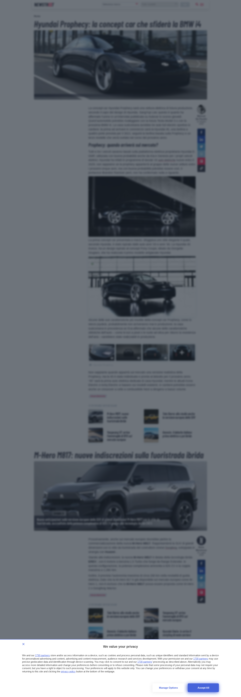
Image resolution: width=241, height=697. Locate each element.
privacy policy (68, 671)
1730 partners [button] (42, 655)
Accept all (203, 687)
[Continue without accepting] (23, 644)
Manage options (168, 687)
